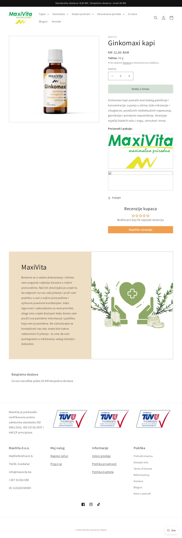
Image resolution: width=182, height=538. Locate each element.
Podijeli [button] (116, 197)
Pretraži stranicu (143, 456)
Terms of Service (143, 468)
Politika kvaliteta (103, 472)
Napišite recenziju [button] (140, 229)
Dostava (127, 62)
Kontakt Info (141, 462)
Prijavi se (56, 464)
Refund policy (141, 474)
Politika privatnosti (104, 464)
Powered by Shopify (98, 530)
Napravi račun (59, 456)
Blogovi (138, 487)
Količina (112, 68)
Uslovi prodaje (101, 456)
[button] (44, 14)
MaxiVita (85, 530)
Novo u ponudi (142, 493)
